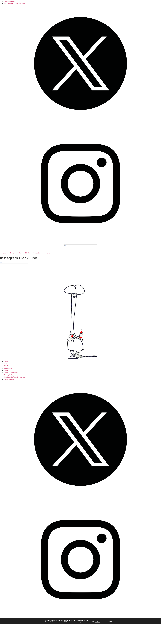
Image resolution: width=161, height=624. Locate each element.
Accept (111, 621)
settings (97, 622)
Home (4, 253)
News (48, 253)
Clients (27, 253)
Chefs (12, 253)
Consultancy (37, 253)
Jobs (19, 253)
